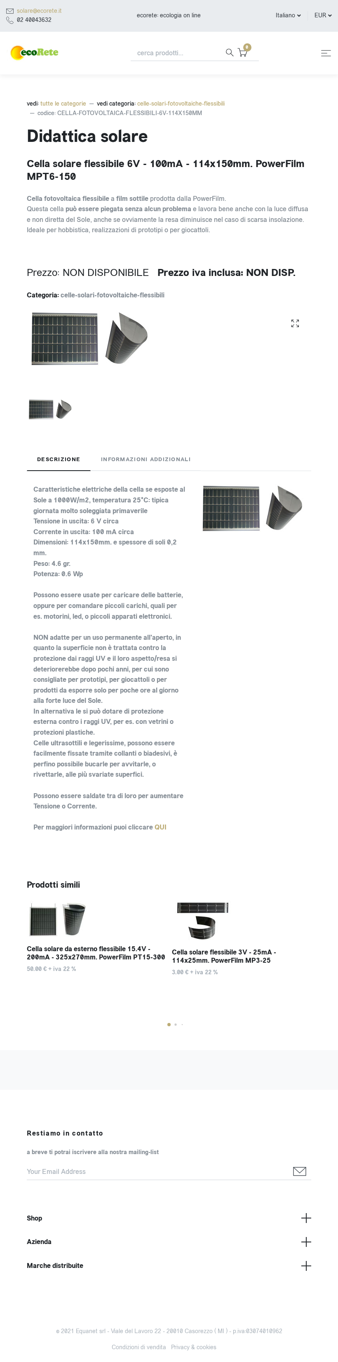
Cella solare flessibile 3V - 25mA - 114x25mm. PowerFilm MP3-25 (224, 956)
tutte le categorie (63, 104)
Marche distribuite (55, 1265)
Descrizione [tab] (58, 459)
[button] (169, 1024)
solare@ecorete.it (39, 11)
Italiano (285, 15)
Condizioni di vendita (139, 1347)
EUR (320, 15)
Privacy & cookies (193, 1347)
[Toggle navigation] (326, 53)
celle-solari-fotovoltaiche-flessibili (181, 104)
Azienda (39, 1242)
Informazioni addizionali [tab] (146, 459)
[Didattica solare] (295, 323)
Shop (34, 1218)
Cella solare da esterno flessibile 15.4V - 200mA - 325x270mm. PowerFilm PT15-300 (96, 953)
